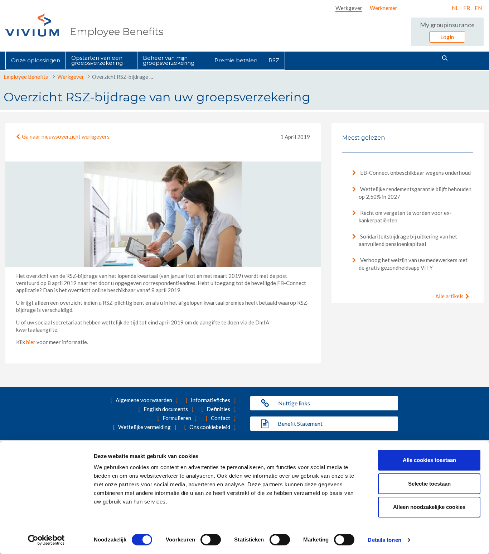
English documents (166, 409)
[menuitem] (348, 8)
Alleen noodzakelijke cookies (429, 507)
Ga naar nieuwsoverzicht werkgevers (66, 136)
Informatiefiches (210, 400)
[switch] (210, 539)
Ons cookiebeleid (209, 427)
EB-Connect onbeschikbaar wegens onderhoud (415, 172)
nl (455, 8)
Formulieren (177, 418)
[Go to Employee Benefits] (32, 25)
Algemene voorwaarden (144, 400)
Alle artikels (449, 296)
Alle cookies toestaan (429, 460)
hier (30, 342)
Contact (220, 418)
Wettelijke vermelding (144, 427)
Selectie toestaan (429, 484)
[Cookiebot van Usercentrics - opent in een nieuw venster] (46, 540)
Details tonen (384, 540)
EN (478, 8)
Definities (218, 409)
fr (466, 8)
